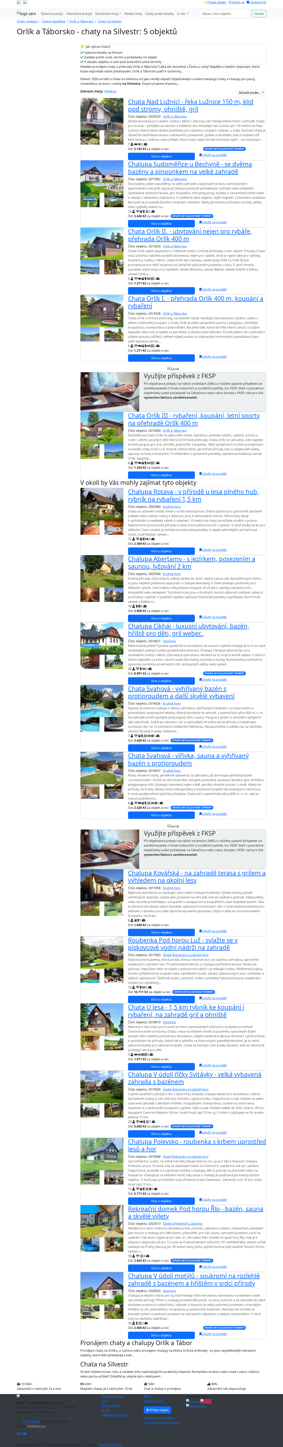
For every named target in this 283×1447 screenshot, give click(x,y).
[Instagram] (21, 1434)
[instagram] (25, 2)
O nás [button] (181, 14)
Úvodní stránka (112, 1396)
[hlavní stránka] (26, 14)
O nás (105, 1410)
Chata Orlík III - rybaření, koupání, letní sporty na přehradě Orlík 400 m (194, 419)
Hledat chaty (133, 14)
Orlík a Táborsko (81, 21)
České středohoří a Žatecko (183, 1223)
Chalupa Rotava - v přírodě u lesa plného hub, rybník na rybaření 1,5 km (193, 495)
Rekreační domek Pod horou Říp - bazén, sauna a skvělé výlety (195, 1212)
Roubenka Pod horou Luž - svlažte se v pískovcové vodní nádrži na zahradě (183, 944)
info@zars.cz (36, 1426)
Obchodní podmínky (159, 1418)
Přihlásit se (236, 2)
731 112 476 (31, 1421)
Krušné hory (172, 507)
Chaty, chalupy (27, 21)
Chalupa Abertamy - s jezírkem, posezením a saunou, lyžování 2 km (191, 562)
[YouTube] (24, 1434)
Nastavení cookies (114, 1415)
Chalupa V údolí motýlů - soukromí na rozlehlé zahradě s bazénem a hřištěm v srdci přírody (194, 1279)
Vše (106, 91)
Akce (112, 91)
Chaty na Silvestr (110, 21)
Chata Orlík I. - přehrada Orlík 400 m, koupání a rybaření (195, 302)
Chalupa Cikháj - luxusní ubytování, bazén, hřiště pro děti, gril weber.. (188, 629)
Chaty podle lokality (159, 14)
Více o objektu (161, 156)
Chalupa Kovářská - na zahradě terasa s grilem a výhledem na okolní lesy (197, 876)
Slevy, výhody (111, 1405)
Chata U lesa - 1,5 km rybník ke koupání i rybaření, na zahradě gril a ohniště (186, 1011)
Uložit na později (214, 155)
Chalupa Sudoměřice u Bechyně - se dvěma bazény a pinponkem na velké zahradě (190, 167)
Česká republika (53, 21)
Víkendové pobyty (79, 14)
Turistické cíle (153, 1401)
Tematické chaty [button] (107, 14)
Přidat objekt (216, 2)
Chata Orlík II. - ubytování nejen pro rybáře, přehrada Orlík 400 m (190, 235)
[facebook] (19, 2)
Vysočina (169, 641)
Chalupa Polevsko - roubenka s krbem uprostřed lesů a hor (197, 1145)
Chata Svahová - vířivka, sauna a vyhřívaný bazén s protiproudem (188, 759)
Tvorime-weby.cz (110, 1445)
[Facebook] (18, 1434)
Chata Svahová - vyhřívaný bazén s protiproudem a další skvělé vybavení (181, 692)
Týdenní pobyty (52, 14)
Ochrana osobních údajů (162, 1422)
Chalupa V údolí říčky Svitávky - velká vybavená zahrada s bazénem (194, 1078)
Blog (147, 1396)
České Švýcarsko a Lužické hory (185, 955)
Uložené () (257, 2)
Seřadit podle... (250, 93)
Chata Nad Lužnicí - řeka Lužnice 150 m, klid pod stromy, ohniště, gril (190, 105)
